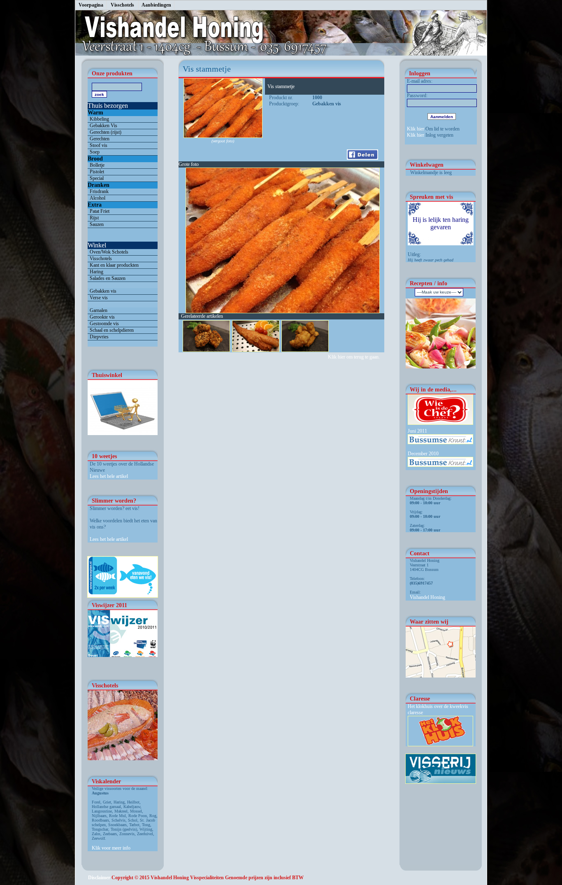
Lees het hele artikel (109, 476)
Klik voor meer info (111, 848)
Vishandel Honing (427, 597)
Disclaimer (99, 877)
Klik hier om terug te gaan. (354, 357)
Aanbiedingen (156, 5)
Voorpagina (91, 5)
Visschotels (122, 5)
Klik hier (415, 129)
